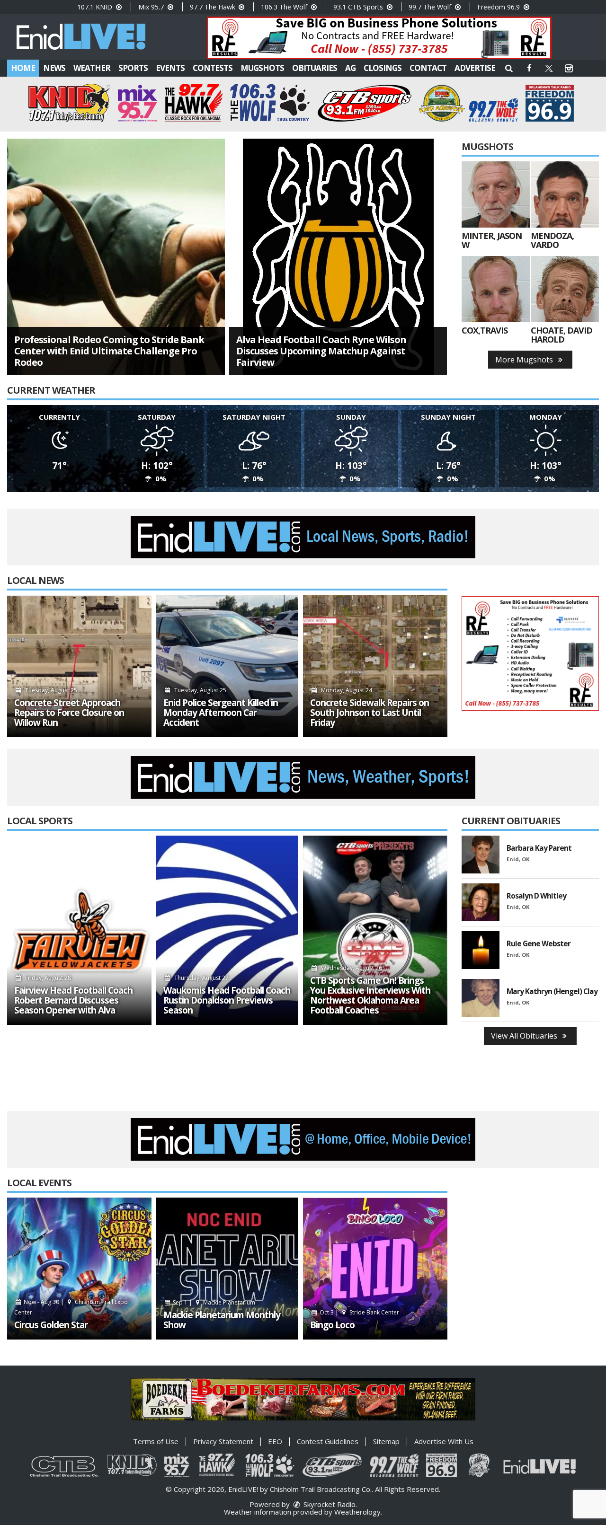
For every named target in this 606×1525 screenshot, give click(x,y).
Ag (350, 67)
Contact (428, 67)
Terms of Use (155, 1441)
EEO (275, 1441)
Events (170, 67)
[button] (509, 67)
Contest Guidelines (327, 1441)
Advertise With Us (443, 1441)
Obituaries (314, 67)
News (54, 67)
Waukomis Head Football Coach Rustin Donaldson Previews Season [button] (226, 1000)
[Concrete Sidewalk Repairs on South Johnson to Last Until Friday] (375, 666)
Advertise (474, 67)
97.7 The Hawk (213, 6)
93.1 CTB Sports (359, 6)
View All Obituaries (525, 1036)
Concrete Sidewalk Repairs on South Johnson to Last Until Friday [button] (369, 713)
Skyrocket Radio (329, 1504)
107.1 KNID (95, 6)
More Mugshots (525, 359)
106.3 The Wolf (285, 6)
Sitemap (386, 1441)
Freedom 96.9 (499, 6)
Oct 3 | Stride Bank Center (358, 1312)
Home (23, 67)
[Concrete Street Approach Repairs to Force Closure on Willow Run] (79, 666)
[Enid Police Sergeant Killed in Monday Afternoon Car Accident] (227, 666)
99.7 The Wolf (431, 6)
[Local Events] (79, 1269)
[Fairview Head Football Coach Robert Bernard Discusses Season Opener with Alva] (79, 930)
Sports (133, 67)
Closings (382, 67)
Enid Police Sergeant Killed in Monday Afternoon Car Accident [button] (220, 713)
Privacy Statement (223, 1441)
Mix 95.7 (152, 6)
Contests (212, 67)
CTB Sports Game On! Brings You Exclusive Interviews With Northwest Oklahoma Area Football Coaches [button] (370, 995)
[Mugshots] (496, 194)
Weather (91, 67)
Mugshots (262, 67)
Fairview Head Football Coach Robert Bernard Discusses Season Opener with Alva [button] (73, 1000)
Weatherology (357, 1511)
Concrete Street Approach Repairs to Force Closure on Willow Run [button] (69, 713)
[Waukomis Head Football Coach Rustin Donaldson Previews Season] (227, 930)
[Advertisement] (379, 38)
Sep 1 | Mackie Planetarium (213, 1302)
